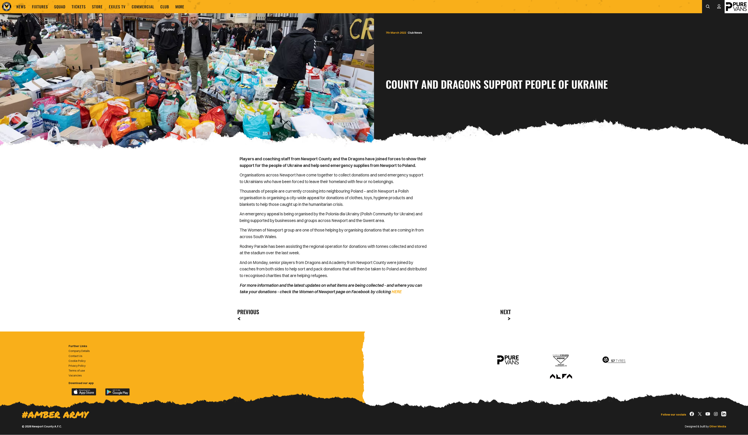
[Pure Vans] (736, 6)
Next (505, 312)
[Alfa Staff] (561, 376)
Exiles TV (117, 7)
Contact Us (75, 356)
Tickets (79, 7)
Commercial (143, 7)
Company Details (79, 351)
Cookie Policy (77, 361)
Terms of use (77, 370)
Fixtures (40, 7)
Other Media (717, 426)
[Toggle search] (707, 6)
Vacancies (75, 375)
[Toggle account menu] (719, 6)
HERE (396, 291)
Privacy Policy (77, 365)
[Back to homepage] (6, 6)
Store (97, 7)
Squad (59, 7)
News (21, 7)
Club (164, 7)
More (179, 7)
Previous (247, 312)
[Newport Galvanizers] (561, 360)
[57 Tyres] (614, 360)
